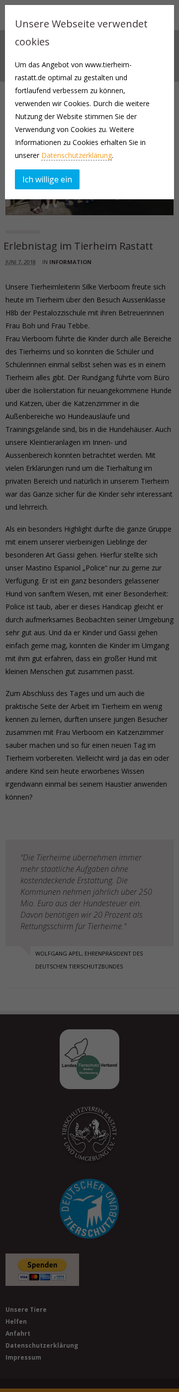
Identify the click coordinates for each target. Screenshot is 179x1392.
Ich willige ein (47, 179)
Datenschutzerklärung (76, 155)
